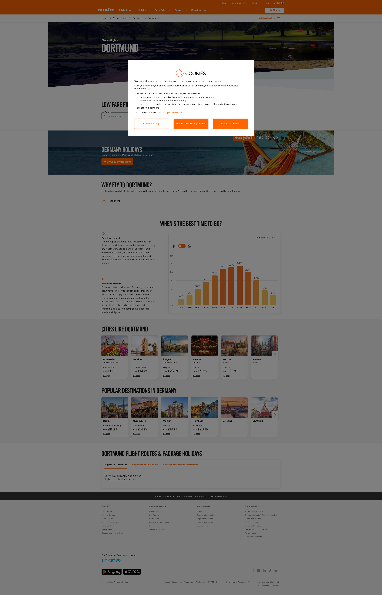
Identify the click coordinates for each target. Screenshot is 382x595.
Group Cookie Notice (173, 112)
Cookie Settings (151, 123)
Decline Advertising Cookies (191, 123)
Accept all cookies (230, 123)
